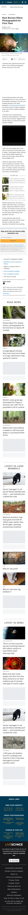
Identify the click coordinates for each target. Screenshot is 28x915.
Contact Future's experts (14, 871)
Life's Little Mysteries (8, 808)
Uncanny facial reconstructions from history (19, 823)
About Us (14, 874)
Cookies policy (14, 883)
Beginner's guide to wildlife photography (19, 833)
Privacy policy (14, 880)
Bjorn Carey (7, 27)
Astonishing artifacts (19, 810)
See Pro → (16, 2)
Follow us (15, 59)
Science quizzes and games (8, 833)
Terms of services (18, 245)
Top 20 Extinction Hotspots (12, 271)
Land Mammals (11, 14)
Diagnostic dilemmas (8, 810)
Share (6, 59)
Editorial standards (14, 895)
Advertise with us (14, 886)
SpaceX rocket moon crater (16, 7)
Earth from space (19, 808)
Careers (14, 892)
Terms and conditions (14, 877)
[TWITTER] (4, 283)
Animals (4, 14)
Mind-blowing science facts (19, 836)
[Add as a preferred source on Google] (14, 860)
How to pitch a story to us (14, 898)
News (17, 28)
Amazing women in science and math (20, 819)
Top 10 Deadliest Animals (11, 274)
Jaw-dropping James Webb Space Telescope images (8, 819)
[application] (14, 134)
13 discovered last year (17, 105)
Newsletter (23, 59)
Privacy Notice (19, 246)
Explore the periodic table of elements (8, 823)
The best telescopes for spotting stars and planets (8, 837)
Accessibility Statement (14, 868)
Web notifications (14, 889)
